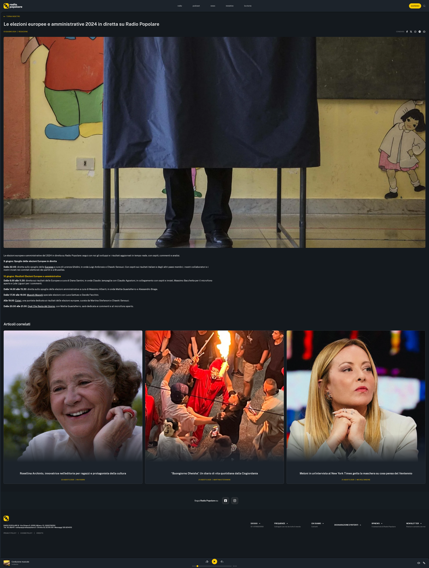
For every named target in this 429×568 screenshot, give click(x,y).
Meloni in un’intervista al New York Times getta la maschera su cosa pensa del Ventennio (356, 473)
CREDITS (39, 533)
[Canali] (424, 563)
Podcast (196, 6)
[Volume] (418, 563)
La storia (247, 6)
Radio (180, 6)
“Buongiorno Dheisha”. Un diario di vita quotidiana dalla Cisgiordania (214, 473)
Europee (49, 267)
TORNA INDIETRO (13, 16)
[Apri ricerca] (424, 6)
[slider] (197, 566)
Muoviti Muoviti (35, 295)
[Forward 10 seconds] (222, 561)
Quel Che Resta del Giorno (41, 306)
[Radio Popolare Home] (13, 6)
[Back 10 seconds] (207, 561)
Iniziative (229, 6)
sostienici (415, 6)
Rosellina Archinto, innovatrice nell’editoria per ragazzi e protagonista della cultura (73, 473)
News (213, 6)
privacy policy (10, 533)
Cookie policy (26, 533)
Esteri (18, 300)
